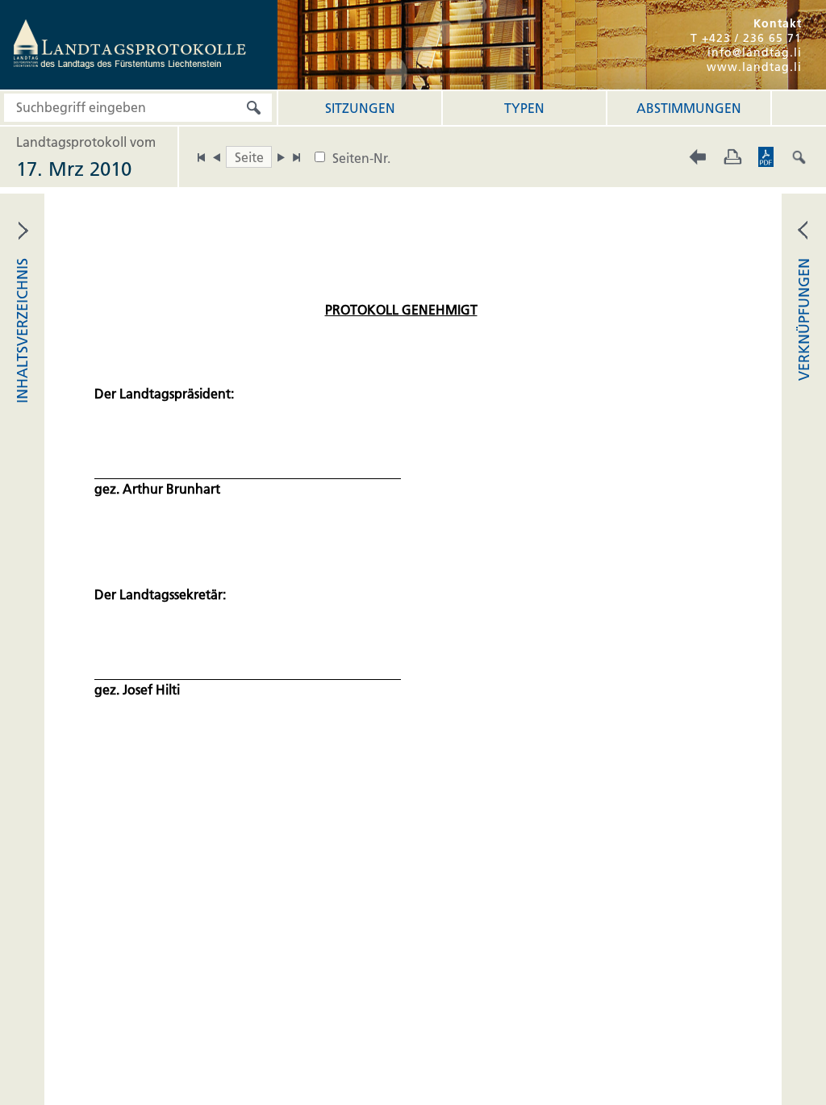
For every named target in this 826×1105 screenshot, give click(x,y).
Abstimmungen (688, 108)
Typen (524, 108)
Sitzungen (360, 108)
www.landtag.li (754, 67)
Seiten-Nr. (361, 158)
